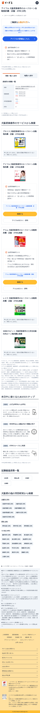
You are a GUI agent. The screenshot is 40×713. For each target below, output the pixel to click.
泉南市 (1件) (5, 552)
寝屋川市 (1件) (26, 548)
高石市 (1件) (15, 552)
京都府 (27, 478)
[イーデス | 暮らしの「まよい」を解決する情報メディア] (7, 3)
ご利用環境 (5, 634)
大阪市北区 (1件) (20, 504)
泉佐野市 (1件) (27, 539)
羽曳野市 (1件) (17, 535)
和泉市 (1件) (5, 539)
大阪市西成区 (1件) (7, 512)
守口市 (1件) (15, 548)
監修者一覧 (18, 637)
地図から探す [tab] (28, 75)
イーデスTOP (5, 566)
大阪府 (26, 566)
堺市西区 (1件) (28, 526)
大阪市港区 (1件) (7, 508)
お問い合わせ (19, 642)
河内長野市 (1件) (16, 543)
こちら (12, 605)
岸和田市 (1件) (28, 543)
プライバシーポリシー (10, 640)
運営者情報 (15, 634)
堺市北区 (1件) (6, 526)
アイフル (21, 566)
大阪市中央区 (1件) (7, 504)
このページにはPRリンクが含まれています (15, 15)
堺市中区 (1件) (17, 526)
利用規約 (9, 637)
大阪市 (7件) (5, 499)
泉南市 (31, 566)
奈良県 (6, 478)
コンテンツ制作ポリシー (29, 634)
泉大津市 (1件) (16, 539)
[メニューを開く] (37, 2)
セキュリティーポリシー (27, 640)
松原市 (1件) (5, 548)
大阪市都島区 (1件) (19, 508)
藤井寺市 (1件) (6, 535)
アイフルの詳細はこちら (20, 39)
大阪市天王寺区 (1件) (8, 517)
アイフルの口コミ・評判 (20, 220)
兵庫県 (6, 483)
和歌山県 (16, 478)
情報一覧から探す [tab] (11, 76)
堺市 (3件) (4, 521)
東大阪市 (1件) (28, 535)
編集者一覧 (28, 637)
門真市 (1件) (5, 543)
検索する (20, 214)
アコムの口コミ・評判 (20, 288)
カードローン (13, 566)
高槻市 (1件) (25, 552)
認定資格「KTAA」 (23, 704)
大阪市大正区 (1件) (21, 512)
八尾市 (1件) (5, 556)
